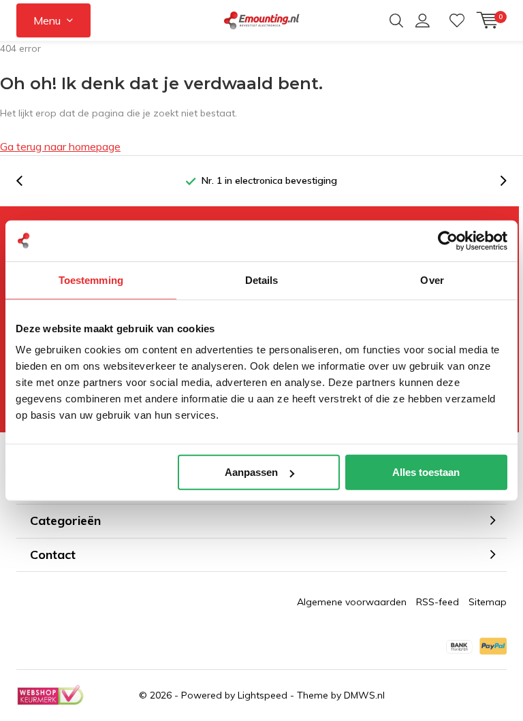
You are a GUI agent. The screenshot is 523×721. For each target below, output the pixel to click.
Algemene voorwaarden (352, 602)
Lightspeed (262, 695)
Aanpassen (251, 472)
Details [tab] (262, 279)
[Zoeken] (396, 20)
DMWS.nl (364, 695)
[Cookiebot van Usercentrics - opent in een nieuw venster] (447, 240)
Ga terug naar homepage (60, 146)
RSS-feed (437, 602)
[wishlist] (456, 20)
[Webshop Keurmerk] (50, 695)
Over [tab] (431, 279)
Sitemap (488, 602)
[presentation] (26, 181)
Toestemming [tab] (91, 279)
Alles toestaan (426, 472)
